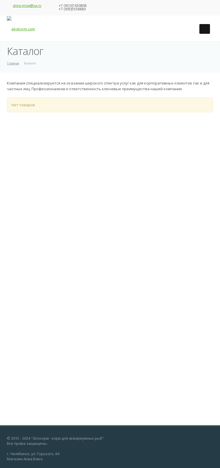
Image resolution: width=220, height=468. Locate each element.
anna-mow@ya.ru (27, 5)
